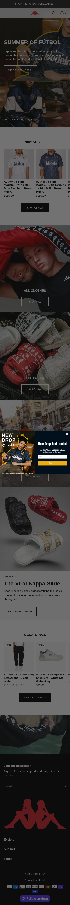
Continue (52, 463)
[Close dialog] (67, 434)
